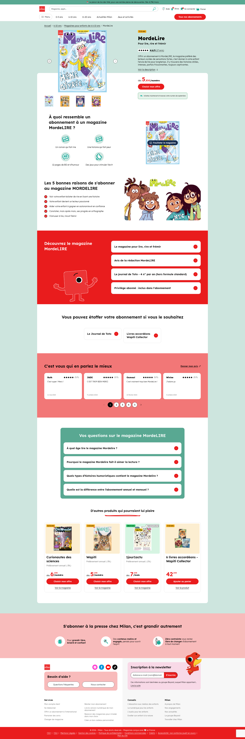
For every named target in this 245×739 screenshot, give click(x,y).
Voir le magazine (67, 587)
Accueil (47, 25)
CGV (49, 733)
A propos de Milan (172, 704)
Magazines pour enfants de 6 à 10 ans (82, 25)
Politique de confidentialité (110, 733)
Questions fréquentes (63, 684)
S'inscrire (170, 675)
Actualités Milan (104, 17)
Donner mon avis (189, 366)
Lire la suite (135, 685)
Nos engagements (173, 708)
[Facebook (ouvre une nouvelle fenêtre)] (101, 667)
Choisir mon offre (151, 86)
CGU (56, 733)
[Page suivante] (140, 404)
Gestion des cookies (87, 733)
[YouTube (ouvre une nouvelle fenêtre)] (108, 667)
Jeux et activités (125, 17)
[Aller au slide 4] (98, 101)
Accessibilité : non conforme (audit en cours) (177, 733)
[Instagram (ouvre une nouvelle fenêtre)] (94, 667)
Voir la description (146, 69)
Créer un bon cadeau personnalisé (99, 720)
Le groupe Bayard (173, 715)
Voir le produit (187, 587)
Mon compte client (52, 704)
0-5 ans (59, 17)
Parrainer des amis (52, 715)
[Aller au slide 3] (82, 101)
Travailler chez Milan (173, 719)
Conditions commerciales (135, 733)
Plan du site (122, 736)
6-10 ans (73, 17)
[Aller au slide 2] (66, 101)
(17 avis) (157, 50)
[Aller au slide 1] (51, 101)
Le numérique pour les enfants (141, 708)
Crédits (152, 733)
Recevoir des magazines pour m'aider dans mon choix (100, 715)
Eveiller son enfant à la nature (140, 715)
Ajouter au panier (186, 582)
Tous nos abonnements (190, 17)
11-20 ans (86, 17)
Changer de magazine (53, 719)
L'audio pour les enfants (138, 712)
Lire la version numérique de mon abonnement (98, 709)
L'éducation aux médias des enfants (143, 704)
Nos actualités (171, 712)
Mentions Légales (67, 733)
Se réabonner (50, 708)
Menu (47, 17)
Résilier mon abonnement (95, 704)
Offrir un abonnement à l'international (60, 712)
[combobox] (100, 9)
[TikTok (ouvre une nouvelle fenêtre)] (114, 667)
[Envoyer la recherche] (154, 9)
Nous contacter (98, 684)
